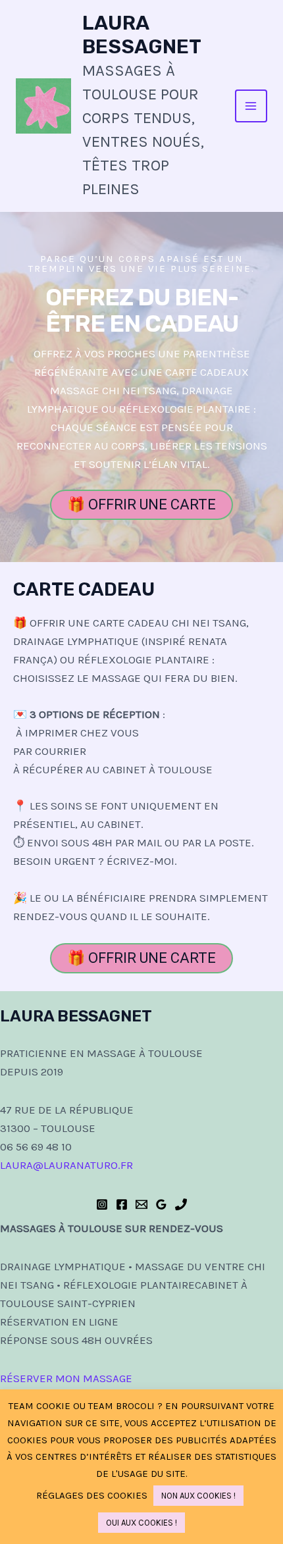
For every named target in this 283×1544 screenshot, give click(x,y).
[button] (141, 505)
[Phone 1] (181, 1204)
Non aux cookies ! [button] (198, 1496)
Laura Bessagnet (141, 35)
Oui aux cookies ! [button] (141, 1523)
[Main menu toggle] (251, 106)
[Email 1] (141, 1204)
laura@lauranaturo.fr (66, 1164)
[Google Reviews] (161, 1204)
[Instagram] (102, 1204)
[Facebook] (122, 1204)
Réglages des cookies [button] (91, 1495)
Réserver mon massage (66, 1378)
